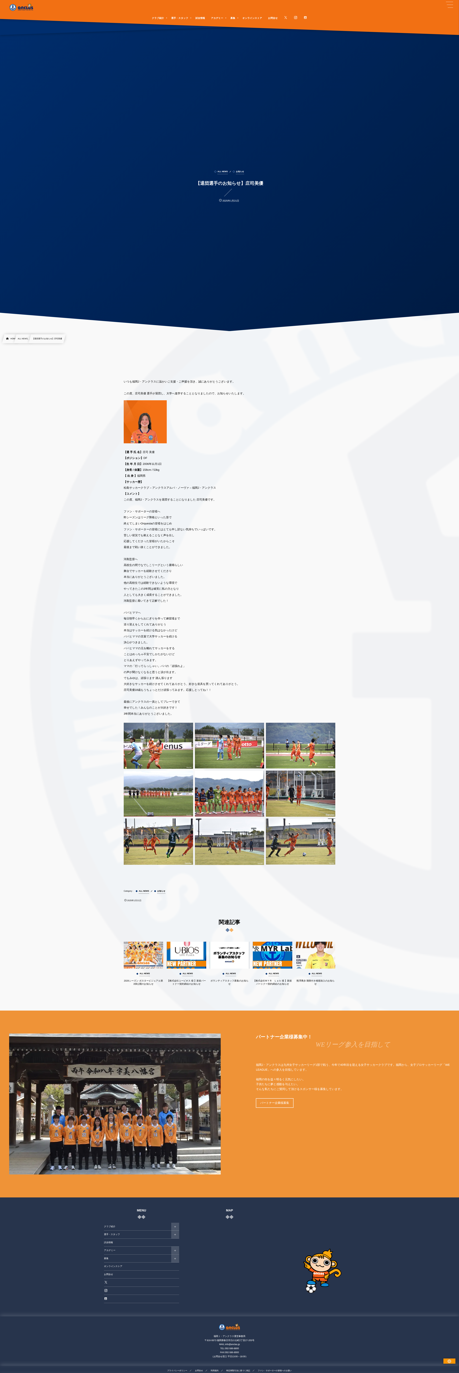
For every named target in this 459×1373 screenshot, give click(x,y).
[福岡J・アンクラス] (21, 7)
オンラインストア (113, 1266)
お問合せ (108, 1274)
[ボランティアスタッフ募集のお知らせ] (229, 955)
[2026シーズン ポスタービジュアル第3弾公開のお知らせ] (143, 955)
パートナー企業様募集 (274, 1103)
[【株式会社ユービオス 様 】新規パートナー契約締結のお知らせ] (186, 955)
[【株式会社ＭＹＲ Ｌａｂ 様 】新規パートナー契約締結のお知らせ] (272, 955)
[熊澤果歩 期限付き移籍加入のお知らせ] (315, 955)
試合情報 (108, 1242)
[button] (449, 5)
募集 (106, 1258)
